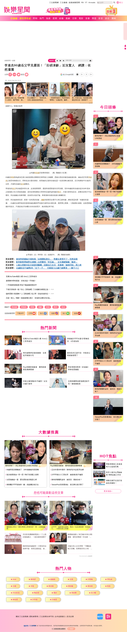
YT (86, 2)
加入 (41, 313)
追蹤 (53, 313)
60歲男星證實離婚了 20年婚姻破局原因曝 (23, 470)
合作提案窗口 (60, 616)
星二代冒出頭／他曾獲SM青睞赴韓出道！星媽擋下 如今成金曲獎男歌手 (82, 99)
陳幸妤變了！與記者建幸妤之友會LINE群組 (21, 466)
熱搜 (48, 18)
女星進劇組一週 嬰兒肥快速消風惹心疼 (22, 480)
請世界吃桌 (25, 18)
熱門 (42, 18)
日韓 (74, 18)
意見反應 (70, 616)
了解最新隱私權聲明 (59, 629)
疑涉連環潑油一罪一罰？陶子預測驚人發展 (23, 475)
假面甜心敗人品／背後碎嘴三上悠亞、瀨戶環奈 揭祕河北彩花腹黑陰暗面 (14, 99)
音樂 (87, 18)
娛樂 (13, 60)
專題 (94, 18)
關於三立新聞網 (22, 616)
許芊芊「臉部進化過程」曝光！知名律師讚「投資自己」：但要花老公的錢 (70, 527)
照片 (59, 192)
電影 (81, 18)
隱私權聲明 (33, 616)
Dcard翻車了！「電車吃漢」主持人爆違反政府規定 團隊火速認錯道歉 (37, 99)
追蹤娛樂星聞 (74, 2)
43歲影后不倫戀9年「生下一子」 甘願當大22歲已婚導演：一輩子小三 (47, 268)
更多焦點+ (108, 491)
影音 (101, 18)
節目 (107, 18)
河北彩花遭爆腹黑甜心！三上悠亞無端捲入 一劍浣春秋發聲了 (34, 535)
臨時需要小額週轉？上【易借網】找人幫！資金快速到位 (27, 294)
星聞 (55, 18)
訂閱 (30, 313)
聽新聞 (51, 60)
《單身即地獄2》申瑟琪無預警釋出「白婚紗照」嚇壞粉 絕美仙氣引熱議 (60, 99)
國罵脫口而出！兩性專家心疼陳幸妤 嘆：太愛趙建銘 (26, 527)
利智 (12, 177)
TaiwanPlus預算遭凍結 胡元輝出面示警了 (67, 485)
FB (82, 2)
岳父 (14, 188)
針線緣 (14, 18)
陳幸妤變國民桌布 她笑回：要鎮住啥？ (66, 480)
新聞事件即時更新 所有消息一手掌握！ (21, 281)
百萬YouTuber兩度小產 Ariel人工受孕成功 (21, 276)
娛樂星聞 (8, 60)
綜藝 (61, 18)
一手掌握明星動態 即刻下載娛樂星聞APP (21, 285)
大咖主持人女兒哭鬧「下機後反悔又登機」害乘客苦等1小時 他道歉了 (80, 547)
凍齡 (42, 200)
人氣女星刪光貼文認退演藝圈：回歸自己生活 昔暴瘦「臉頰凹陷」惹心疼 (49, 265)
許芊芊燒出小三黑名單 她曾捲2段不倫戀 (67, 475)
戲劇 (68, 18)
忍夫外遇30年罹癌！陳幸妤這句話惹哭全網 (67, 470)
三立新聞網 (54, 2)
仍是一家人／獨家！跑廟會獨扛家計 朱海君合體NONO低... (28, 298)
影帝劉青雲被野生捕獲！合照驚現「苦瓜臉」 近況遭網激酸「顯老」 (47, 262)
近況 (22, 184)
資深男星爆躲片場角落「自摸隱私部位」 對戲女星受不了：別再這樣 (47, 259)
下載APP (20, 313)
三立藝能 (63, 2)
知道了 (72, 629)
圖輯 (114, 18)
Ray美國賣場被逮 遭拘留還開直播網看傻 (66, 466)
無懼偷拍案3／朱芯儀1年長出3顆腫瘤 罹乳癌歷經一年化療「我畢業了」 (80, 535)
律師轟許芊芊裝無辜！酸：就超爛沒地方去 (23, 485)
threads (92, 2)
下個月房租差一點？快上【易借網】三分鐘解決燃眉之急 (27, 289)
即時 (35, 18)
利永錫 (36, 173)
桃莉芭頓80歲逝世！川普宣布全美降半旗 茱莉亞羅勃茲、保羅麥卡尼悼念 (34, 547)
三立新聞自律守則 (46, 616)
